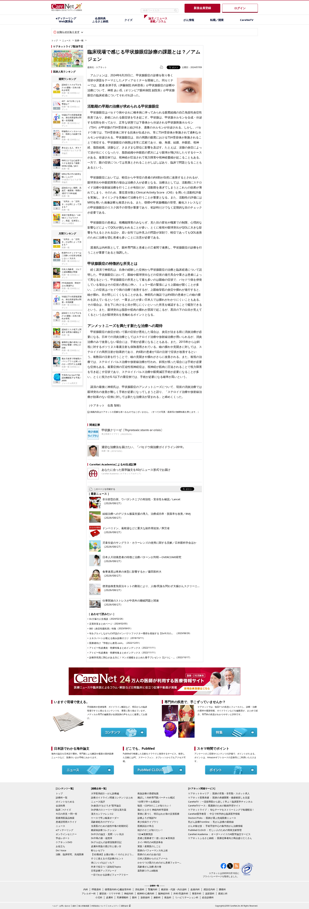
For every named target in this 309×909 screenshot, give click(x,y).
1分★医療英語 (145, 834)
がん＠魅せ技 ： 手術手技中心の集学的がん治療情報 (215, 826)
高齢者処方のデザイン (102, 821)
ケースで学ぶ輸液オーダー (105, 817)
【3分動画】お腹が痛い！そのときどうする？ (113, 854)
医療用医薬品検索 (65, 817)
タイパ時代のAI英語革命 (150, 842)
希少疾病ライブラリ (148, 821)
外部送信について (98, 906)
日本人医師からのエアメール (153, 858)
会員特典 (60, 805)
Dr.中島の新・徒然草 (101, 838)
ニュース (66, 40)
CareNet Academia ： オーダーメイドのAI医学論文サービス (219, 834)
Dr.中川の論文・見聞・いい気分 (107, 834)
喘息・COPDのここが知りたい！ (155, 805)
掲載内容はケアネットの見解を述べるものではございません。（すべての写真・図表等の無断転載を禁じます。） (145, 411)
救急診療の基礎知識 (148, 793)
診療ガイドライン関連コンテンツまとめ (112, 797)
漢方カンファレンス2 (102, 813)
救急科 (167, 897)
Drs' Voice (61, 850)
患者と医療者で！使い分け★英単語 (156, 838)
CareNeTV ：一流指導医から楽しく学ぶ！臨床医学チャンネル (220, 801)
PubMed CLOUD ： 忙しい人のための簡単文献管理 (215, 830)
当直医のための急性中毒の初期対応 (109, 826)
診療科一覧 (61, 797)
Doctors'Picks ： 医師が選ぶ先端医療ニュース (212, 817)
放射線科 (145, 897)
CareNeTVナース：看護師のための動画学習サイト (214, 805)
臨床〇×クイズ (63, 809)
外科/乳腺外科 (180, 893)
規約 (74, 906)
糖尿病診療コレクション (104, 830)
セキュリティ (113, 906)
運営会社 (124, 906)
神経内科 (128, 893)
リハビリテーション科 (186, 897)
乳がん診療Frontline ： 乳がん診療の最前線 (211, 821)
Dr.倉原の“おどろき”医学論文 (106, 805)
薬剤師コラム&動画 (148, 870)
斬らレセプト (98, 850)
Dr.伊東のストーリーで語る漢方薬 (108, 809)
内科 (85, 889)
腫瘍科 (222, 889)
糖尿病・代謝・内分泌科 (174, 889)
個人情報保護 (83, 906)
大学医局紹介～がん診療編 (105, 793)
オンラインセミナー (66, 834)
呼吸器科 (96, 889)
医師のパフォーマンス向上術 (153, 850)
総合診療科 (208, 897)
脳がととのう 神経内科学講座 (153, 809)
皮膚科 (109, 897)
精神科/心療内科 (145, 893)
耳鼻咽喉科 (122, 897)
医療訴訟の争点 (146, 826)
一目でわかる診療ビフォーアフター (109, 874)
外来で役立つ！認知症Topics (106, 866)
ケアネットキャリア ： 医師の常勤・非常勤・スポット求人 (219, 793)
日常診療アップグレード (104, 870)
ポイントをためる (65, 801)
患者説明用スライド (66, 821)
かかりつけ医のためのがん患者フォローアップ (160, 862)
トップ (54, 40)
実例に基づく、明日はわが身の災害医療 (158, 813)
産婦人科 (222, 893)
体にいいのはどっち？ (102, 862)
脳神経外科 (164, 893)
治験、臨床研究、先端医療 (70, 854)
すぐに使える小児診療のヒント (107, 858)
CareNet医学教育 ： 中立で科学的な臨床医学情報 (214, 813)
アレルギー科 (89, 893)
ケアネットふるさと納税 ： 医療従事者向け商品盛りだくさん (220, 838)
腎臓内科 (152, 889)
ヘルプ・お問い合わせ (61, 906)
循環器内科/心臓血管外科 (118, 889)
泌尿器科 (209, 893)
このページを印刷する (104, 489)
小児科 (98, 897)
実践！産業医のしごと (149, 846)
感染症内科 (209, 889)
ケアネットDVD (64, 842)
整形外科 (196, 893)
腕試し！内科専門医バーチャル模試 (156, 797)
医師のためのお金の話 (149, 854)
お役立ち (60, 846)
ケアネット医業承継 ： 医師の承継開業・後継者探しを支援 (219, 797)
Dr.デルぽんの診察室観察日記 (106, 842)
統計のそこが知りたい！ (150, 830)
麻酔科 (157, 897)
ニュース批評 (98, 801)
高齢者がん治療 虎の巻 (149, 866)
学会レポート (63, 838)
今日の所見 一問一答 (66, 813)
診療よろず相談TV (147, 817)
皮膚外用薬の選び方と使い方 (106, 846)
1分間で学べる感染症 (149, 801)
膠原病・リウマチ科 (109, 893)
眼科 (134, 897)
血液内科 (195, 889)
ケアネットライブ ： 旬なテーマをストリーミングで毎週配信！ (221, 809)
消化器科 (139, 889)
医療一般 (79, 40)
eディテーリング (64, 830)
